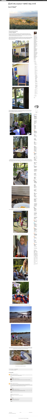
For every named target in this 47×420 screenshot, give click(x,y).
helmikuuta (36, 92)
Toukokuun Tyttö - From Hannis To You (35, 131)
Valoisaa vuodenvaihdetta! (35, 136)
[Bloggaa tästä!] (15, 369)
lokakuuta (36, 67)
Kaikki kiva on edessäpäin (36, 88)
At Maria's (35, 125)
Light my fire (35, 221)
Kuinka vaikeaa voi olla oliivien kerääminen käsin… (35, 214)
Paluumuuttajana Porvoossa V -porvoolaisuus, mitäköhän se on (35, 118)
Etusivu (20, 412)
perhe (35, 253)
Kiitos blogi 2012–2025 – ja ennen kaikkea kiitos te (35, 122)
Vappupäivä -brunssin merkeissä (36, 86)
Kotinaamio (35, 190)
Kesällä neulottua (35, 178)
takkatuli (36, 256)
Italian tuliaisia (36, 80)
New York (36, 255)
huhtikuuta (36, 89)
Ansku (11, 383)
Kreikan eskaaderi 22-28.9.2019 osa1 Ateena (35, 187)
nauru (34, 257)
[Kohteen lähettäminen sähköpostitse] (14, 369)
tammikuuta (36, 93)
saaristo (37, 263)
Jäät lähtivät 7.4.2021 (35, 163)
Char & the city (35, 203)
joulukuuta (36, 64)
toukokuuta (36, 73)
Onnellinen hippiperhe (36, 77)
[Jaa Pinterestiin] (17, 369)
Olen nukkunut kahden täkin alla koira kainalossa (35, 210)
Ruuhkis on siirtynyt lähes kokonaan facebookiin (35, 201)
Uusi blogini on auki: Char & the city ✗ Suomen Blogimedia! (35, 205)
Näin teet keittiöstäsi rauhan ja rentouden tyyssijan (35, 127)
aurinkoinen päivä (35, 260)
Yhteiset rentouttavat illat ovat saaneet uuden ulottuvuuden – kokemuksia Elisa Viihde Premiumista (35, 149)
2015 (34, 63)
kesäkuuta (36, 72)
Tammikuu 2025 (35, 132)
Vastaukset (12, 377)
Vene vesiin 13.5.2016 (35, 245)
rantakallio (35, 263)
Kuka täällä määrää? (36, 81)
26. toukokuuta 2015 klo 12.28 (16, 394)
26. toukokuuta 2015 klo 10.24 (15, 383)
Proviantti (35, 240)
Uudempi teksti (10, 412)
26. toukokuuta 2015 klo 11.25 (16, 389)
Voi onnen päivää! (36, 75)
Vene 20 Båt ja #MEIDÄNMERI (35, 182)
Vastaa (11, 376)
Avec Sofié (35, 173)
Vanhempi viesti (30, 412)
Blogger (27, 418)
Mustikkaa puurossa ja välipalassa (35, 174)
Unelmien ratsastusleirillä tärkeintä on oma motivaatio (35, 225)
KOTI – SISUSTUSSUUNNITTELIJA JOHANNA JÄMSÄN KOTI (35, 159)
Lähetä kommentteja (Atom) (13, 413)
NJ (12, 389)
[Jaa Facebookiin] (16, 369)
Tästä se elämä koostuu (36, 78)
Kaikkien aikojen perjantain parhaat (35, 218)
